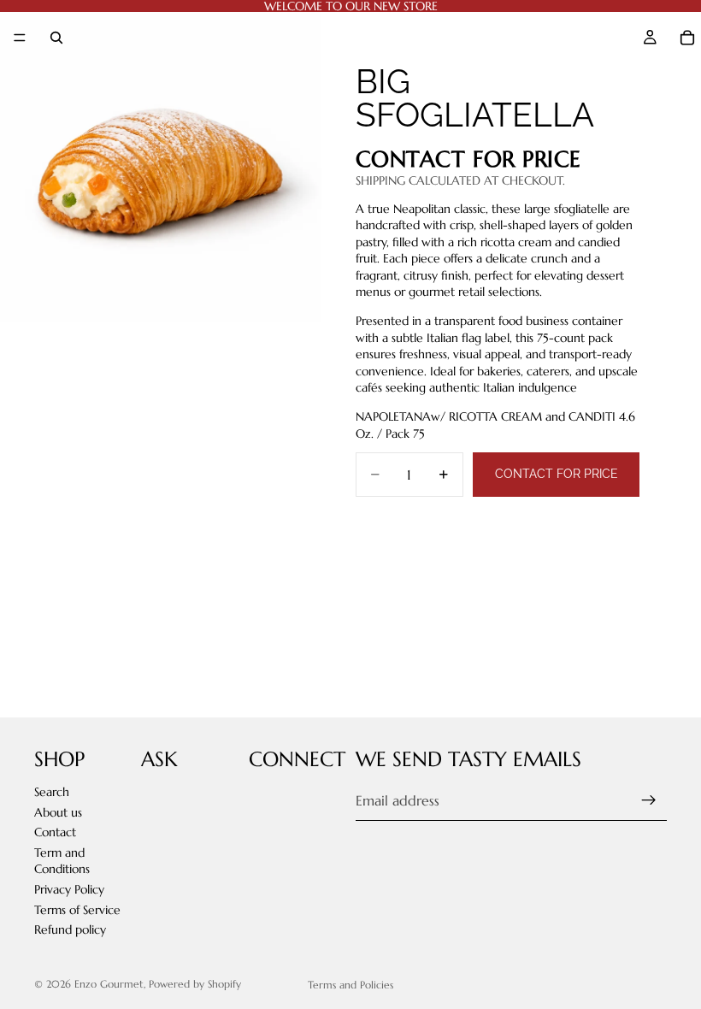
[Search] (56, 37)
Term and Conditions (62, 861)
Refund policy (70, 929)
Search (51, 792)
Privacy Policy (69, 889)
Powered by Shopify (195, 983)
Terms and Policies (350, 984)
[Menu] (19, 37)
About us (58, 812)
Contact (55, 832)
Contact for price (556, 474)
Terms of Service (77, 910)
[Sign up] (649, 800)
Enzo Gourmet (109, 983)
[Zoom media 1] (160, 161)
